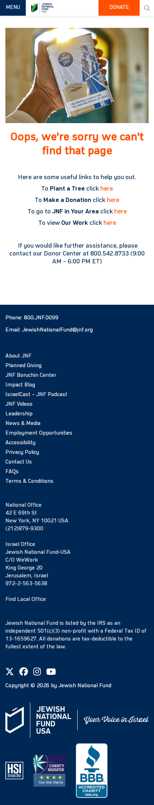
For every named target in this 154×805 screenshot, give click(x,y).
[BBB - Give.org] (92, 770)
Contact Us (18, 462)
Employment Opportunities (38, 433)
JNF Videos (19, 404)
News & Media (22, 423)
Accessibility (20, 443)
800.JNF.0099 (41, 318)
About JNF (18, 356)
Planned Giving (23, 366)
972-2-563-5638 (26, 584)
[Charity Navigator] (49, 770)
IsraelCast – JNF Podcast (36, 395)
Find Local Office (25, 599)
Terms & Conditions (29, 481)
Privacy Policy (22, 452)
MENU (15, 7)
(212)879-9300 (24, 529)
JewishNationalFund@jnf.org (57, 330)
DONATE (119, 7)
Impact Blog (20, 385)
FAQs (12, 472)
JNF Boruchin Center (30, 375)
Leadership (19, 414)
